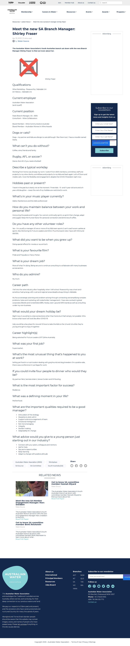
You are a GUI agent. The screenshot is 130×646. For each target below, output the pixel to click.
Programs (121, 12)
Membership (26, 12)
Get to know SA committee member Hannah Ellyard (65, 483)
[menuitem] (59, 3)
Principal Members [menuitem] (53, 578)
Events (88, 12)
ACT (74, 575)
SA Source (19, 466)
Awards (105, 12)
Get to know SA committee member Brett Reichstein (29, 523)
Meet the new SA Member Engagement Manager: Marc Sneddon (30, 503)
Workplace (53, 462)
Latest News (25, 22)
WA (82, 585)
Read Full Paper (22, 519)
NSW (82, 575)
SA (74, 582)
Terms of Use (76, 642)
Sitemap (92, 642)
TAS (82, 582)
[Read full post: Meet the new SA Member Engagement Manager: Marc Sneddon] (32, 489)
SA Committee (35, 466)
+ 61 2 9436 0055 (100, 597)
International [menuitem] (51, 575)
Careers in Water (49, 12)
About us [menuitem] (49, 572)
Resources (71, 12)
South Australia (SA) (55, 466)
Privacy (85, 642)
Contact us (92, 602)
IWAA (75, 589)
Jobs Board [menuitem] (50, 585)
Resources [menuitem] (50, 582)
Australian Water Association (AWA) (29, 462)
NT (74, 578)
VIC (74, 585)
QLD (82, 578)
